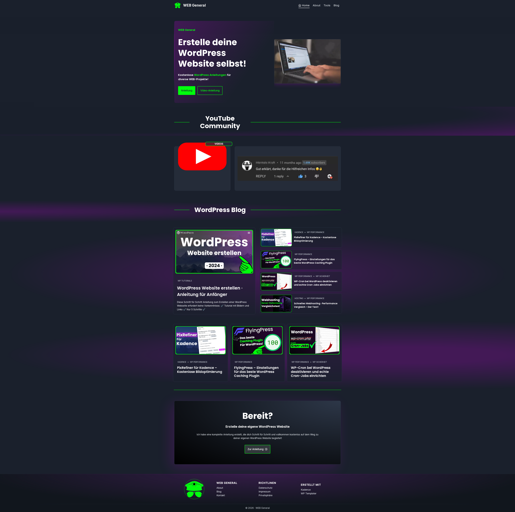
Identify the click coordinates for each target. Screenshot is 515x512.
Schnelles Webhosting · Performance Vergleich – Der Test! (315, 305)
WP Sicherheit (323, 276)
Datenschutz (265, 487)
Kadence (299, 232)
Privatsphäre (265, 495)
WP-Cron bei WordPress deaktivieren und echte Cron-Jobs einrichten (315, 283)
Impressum (265, 491)
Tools (327, 5)
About (316, 5)
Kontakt (220, 495)
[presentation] (214, 252)
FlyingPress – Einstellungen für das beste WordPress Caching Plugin (314, 261)
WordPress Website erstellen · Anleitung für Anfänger (210, 291)
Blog (336, 5)
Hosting (299, 298)
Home (306, 5)
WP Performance (315, 232)
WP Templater (308, 493)
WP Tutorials (185, 281)
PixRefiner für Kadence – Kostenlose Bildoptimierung (315, 239)
